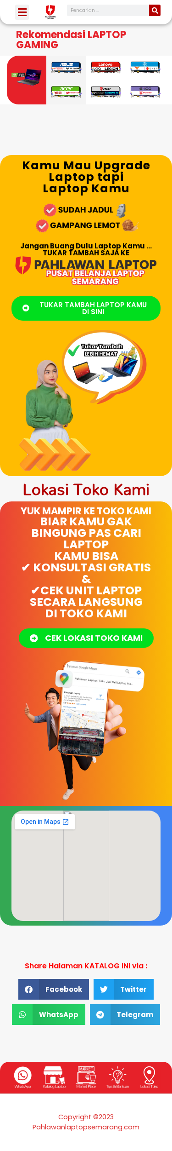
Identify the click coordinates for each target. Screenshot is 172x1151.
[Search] (155, 10)
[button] (22, 12)
